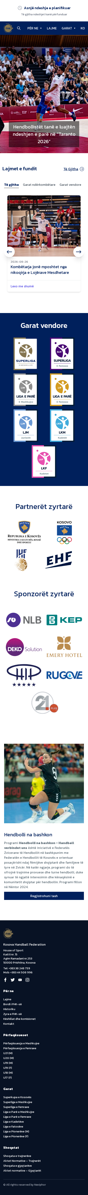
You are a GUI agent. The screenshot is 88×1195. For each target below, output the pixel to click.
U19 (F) (7, 1068)
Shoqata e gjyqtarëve (17, 1166)
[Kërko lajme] (19, 28)
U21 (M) (7, 1053)
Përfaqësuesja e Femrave (19, 1048)
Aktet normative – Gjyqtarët (22, 1170)
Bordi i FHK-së (12, 1004)
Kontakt (8, 1024)
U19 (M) (8, 1063)
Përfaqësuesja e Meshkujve (21, 1043)
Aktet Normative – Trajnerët (22, 1161)
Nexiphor (40, 1185)
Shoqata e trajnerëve (17, 1156)
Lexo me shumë (22, 286)
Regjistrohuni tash (44, 895)
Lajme (7, 999)
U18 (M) (8, 1073)
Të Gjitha (70, 169)
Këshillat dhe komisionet (19, 1019)
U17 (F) (7, 1078)
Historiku (9, 1009)
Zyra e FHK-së (12, 1014)
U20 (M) (8, 1058)
